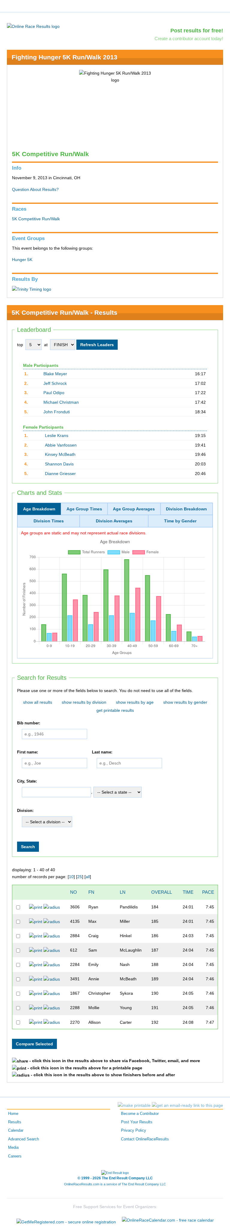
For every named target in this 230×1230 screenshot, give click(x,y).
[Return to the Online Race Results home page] (33, 26)
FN (91, 892)
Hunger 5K (22, 259)
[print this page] (134, 1105)
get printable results (115, 710)
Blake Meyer (55, 373)
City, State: (27, 781)
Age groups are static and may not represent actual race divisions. (83, 532)
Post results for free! (196, 31)
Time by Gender (180, 520)
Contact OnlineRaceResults (145, 1139)
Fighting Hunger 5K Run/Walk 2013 (64, 57)
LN (122, 892)
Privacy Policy (133, 1130)
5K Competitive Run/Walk (36, 218)
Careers (15, 1156)
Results (14, 1122)
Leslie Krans (56, 435)
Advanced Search (23, 1139)
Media (13, 1147)
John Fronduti (56, 411)
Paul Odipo (53, 392)
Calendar (15, 1130)
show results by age (135, 702)
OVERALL (161, 892)
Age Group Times (84, 509)
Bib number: (28, 723)
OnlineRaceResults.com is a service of (115, 1184)
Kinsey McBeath (60, 454)
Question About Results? (35, 189)
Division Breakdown (186, 509)
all (88, 876)
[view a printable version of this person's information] (35, 907)
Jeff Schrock (55, 383)
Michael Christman (61, 402)
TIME (188, 892)
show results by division (84, 702)
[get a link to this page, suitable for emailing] (187, 1105)
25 (79, 876)
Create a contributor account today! (189, 38)
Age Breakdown (39, 509)
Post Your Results (136, 1122)
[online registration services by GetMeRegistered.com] (66, 1220)
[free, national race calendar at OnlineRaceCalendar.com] (168, 1220)
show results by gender (185, 702)
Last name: (102, 752)
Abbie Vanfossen (61, 445)
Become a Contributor (140, 1114)
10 (71, 876)
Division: (25, 811)
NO (73, 892)
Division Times (49, 520)
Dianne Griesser (60, 473)
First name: (27, 752)
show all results (37, 702)
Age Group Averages (134, 509)
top (20, 344)
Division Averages (114, 520)
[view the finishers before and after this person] (51, 907)
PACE (208, 892)
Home (13, 1114)
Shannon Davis (59, 464)
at (46, 344)
